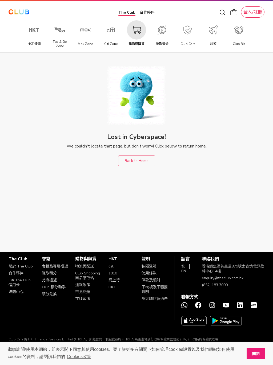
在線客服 (82, 298)
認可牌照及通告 (155, 298)
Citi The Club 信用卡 (20, 283)
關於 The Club (21, 266)
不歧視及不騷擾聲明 (155, 289)
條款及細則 (151, 280)
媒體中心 (16, 291)
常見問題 (82, 291)
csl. (111, 266)
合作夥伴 (147, 12)
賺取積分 (49, 273)
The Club (126, 12)
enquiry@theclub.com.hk (222, 278)
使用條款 (149, 273)
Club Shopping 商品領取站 (87, 276)
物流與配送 (84, 266)
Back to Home (136, 160)
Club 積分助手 (54, 287)
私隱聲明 (149, 266)
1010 (113, 273)
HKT (112, 287)
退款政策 (82, 285)
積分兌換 (49, 294)
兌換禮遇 (49, 280)
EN (183, 271)
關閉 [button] (256, 353)
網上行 (114, 280)
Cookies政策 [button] (79, 356)
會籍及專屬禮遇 (55, 266)
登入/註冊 (252, 12)
